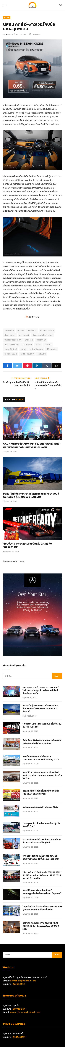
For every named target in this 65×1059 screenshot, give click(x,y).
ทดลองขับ (27, 344)
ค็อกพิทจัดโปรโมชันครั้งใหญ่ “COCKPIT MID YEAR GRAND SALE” (41, 792)
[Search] (60, 5)
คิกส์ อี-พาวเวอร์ (12, 344)
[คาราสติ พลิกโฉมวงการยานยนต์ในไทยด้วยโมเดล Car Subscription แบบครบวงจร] (11, 927)
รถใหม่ (23, 349)
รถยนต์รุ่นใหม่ (11, 349)
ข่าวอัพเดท (41, 339)
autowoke (9, 330)
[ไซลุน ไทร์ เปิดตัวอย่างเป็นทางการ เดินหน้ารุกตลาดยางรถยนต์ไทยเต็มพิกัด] (11, 910)
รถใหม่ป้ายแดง (36, 349)
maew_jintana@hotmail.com (25, 1012)
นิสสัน (38, 344)
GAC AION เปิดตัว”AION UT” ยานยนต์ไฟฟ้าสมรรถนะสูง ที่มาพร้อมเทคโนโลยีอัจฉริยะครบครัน (31, 445)
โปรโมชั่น (42, 353)
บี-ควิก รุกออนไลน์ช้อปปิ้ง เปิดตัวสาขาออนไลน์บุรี (16, 384)
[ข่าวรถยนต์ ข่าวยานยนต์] (32, 5)
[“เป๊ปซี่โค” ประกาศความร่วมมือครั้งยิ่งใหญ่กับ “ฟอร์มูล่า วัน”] (32, 523)
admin (8, 34)
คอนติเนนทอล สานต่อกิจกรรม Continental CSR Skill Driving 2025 (41, 758)
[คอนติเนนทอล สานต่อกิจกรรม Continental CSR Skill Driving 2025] (11, 760)
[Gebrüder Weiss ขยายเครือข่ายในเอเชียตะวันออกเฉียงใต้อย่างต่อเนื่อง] (11, 744)
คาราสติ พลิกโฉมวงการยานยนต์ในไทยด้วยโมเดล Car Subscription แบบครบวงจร (41, 926)
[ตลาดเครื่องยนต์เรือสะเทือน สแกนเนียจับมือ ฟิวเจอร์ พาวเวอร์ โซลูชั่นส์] (11, 843)
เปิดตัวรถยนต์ (11, 353)
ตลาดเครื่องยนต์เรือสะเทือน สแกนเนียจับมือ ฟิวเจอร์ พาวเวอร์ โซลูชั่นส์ (42, 841)
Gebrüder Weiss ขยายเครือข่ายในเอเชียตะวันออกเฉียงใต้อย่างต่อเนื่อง (42, 742)
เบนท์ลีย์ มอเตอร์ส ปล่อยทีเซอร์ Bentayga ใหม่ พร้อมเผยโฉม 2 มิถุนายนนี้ (42, 892)
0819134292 (19, 984)
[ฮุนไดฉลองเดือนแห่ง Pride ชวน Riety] (11, 811)
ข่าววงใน (29, 339)
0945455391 (19, 1037)
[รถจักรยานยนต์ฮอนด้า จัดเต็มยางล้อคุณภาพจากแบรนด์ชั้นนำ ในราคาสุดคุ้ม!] (11, 860)
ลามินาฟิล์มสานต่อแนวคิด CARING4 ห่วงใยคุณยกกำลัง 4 (48, 385)
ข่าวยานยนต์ (10, 335)
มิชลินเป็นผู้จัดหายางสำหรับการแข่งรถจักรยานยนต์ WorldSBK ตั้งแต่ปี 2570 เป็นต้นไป (31, 495)
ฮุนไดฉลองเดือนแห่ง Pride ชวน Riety (40, 807)
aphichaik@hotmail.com (23, 980)
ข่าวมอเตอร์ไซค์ (47, 330)
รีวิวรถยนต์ (51, 349)
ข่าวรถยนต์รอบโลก (13, 339)
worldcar (32, 330)
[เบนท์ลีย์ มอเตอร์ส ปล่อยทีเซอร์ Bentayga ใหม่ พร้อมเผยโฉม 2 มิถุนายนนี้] (11, 894)
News (6, 18)
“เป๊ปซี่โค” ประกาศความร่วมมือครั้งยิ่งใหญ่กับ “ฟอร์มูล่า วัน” (27, 545)
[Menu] (5, 5)
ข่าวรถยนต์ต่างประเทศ (42, 335)
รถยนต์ (48, 344)
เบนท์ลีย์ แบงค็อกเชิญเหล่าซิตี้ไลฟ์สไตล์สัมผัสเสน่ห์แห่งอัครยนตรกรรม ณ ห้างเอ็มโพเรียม (42, 775)
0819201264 (19, 1009)
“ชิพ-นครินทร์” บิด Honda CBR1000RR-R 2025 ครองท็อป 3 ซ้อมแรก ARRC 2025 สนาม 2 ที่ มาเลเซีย (42, 875)
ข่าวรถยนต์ (24, 335)
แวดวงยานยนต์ (27, 353)
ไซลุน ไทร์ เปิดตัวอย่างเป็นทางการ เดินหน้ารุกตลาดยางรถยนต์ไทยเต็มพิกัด (42, 908)
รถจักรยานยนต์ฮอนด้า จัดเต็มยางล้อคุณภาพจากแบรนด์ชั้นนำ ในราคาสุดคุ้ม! (41, 857)
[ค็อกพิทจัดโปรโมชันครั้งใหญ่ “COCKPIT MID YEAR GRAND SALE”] (11, 795)
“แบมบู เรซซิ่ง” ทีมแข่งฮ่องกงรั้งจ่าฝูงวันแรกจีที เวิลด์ (41, 825)
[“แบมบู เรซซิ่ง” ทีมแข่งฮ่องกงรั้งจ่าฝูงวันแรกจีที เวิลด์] (11, 827)
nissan (21, 330)
